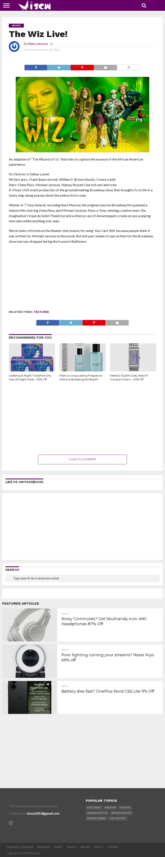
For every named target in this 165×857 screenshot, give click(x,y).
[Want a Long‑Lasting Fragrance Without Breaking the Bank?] (82, 370)
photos (125, 807)
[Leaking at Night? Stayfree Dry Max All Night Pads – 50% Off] (32, 370)
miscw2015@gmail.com (43, 813)
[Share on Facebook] (35, 66)
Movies (85, 847)
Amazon (110, 807)
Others (113, 847)
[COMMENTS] (129, 66)
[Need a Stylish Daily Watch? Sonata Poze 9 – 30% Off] (133, 370)
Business (43, 847)
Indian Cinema (96, 818)
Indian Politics (97, 813)
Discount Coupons (20, 847)
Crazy (58, 847)
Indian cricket (121, 813)
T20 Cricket (118, 818)
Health (71, 847)
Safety (99, 847)
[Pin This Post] (82, 66)
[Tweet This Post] (59, 66)
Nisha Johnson (38, 44)
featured (41, 311)
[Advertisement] (82, 279)
